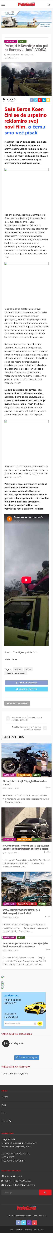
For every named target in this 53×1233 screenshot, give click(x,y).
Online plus (24, 775)
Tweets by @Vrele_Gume (14, 1073)
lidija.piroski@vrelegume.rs (23, 1143)
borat (26, 55)
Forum (4, 1113)
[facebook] (18, 1222)
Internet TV (6, 1121)
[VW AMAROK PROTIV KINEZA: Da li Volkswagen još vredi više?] (26, 889)
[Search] (49, 5)
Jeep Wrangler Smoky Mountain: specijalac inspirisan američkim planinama (25, 945)
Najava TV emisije (27, 904)
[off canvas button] (3, 5)
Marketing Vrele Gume (26, 1215)
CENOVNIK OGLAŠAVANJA (15, 1153)
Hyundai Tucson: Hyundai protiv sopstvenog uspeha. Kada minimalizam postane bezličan (26, 847)
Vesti (22, 41)
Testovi (4, 1097)
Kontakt (42, 1215)
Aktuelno (11, 41)
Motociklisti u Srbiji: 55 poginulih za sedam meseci (25, 783)
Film (31, 55)
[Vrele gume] (26, 1208)
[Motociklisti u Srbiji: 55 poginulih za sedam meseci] (26, 760)
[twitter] (23, 1222)
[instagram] (29, 1222)
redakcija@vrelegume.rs (20, 1146)
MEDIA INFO (8, 1157)
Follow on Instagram (28, 1057)
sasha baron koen (11, 58)
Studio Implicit (38, 1230)
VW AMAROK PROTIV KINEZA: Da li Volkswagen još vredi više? (21, 912)
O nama (11, 1215)
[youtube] (34, 1222)
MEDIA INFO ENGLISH (13, 1160)
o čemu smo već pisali (24, 129)
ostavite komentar (18, 703)
